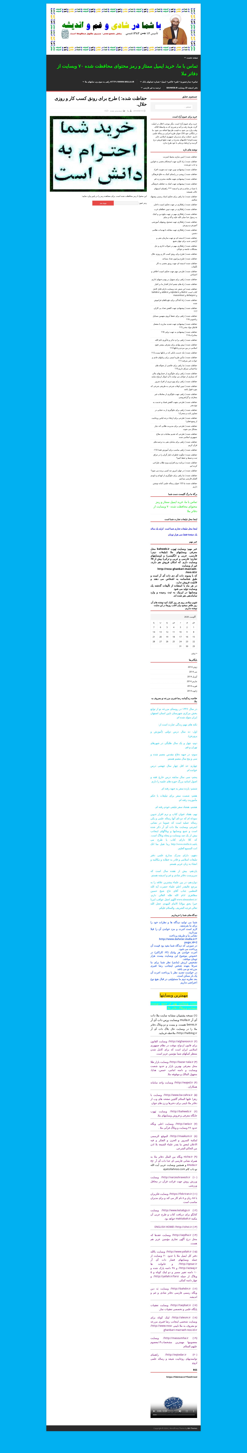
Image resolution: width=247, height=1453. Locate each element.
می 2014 (193, 671)
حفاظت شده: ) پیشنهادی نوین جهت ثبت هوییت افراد (175, 169)
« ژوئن (194, 653)
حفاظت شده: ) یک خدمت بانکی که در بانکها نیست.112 (174, 352)
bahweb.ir (163, 549)
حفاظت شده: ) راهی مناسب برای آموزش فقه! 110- (175, 449)
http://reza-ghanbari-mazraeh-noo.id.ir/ (177, 570)
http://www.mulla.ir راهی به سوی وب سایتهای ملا (109, 81)
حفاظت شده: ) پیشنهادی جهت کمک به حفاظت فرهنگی (174, 183)
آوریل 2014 (192, 676)
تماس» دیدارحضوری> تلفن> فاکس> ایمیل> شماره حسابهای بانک (170, 81)
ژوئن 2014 (192, 667)
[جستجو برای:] (174, 106)
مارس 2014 (192, 681)
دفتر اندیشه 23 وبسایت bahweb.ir (182, 87)
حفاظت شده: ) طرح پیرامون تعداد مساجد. (179, 258)
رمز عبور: (142, 203)
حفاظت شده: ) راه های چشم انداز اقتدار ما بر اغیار (176, 284)
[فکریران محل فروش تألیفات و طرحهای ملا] (123, 53)
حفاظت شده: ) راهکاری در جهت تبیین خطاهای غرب (175, 209)
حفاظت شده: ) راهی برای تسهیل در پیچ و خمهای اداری (174, 279)
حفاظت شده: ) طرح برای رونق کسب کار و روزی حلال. (174, 254)
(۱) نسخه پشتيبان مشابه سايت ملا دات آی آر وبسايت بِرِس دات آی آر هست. (174, 1019)
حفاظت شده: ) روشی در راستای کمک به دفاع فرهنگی (174, 174)
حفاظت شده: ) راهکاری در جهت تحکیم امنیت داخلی (175, 204)
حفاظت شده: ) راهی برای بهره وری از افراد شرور (176, 381)
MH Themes (192, 1428)
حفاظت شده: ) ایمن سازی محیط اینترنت (180, 156)
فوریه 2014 (192, 686)
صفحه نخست (192, 57)
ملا (128, 110)
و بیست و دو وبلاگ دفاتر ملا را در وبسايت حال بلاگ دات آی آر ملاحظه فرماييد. (174, 1029)
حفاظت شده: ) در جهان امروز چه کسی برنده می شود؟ (174, 470)
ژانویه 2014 (192, 690)
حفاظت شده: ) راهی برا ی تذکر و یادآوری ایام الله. (176, 340)
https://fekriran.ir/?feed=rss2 (181, 1377)
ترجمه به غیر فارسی (152, 87)
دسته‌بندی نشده (116, 110)
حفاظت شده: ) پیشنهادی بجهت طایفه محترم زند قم (175, 178)
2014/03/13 (138, 110)
